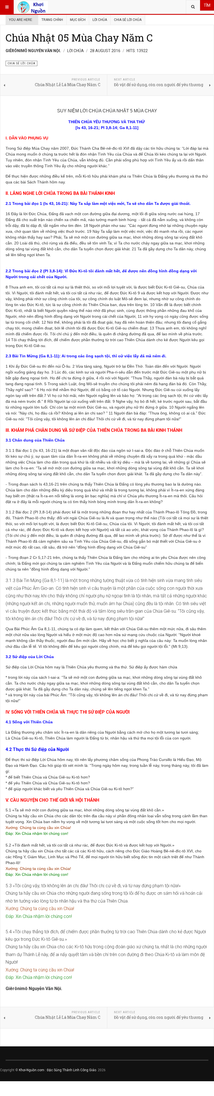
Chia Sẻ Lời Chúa (128, 20)
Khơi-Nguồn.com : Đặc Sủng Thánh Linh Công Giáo (57, 1070)
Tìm (207, 5)
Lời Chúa (100, 20)
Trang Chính (52, 20)
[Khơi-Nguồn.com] (32, 7)
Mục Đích (78, 20)
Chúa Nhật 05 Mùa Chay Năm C (79, 37)
